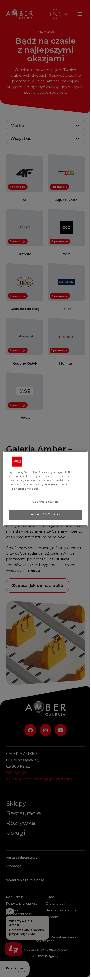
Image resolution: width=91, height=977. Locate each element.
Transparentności (24, 488)
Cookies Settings (45, 501)
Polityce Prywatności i (52, 484)
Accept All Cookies (45, 514)
